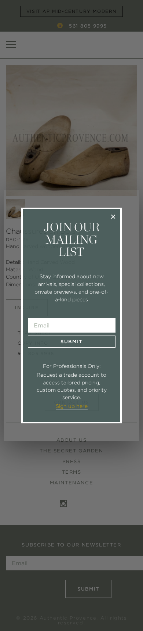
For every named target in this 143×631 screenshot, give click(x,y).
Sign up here (72, 406)
